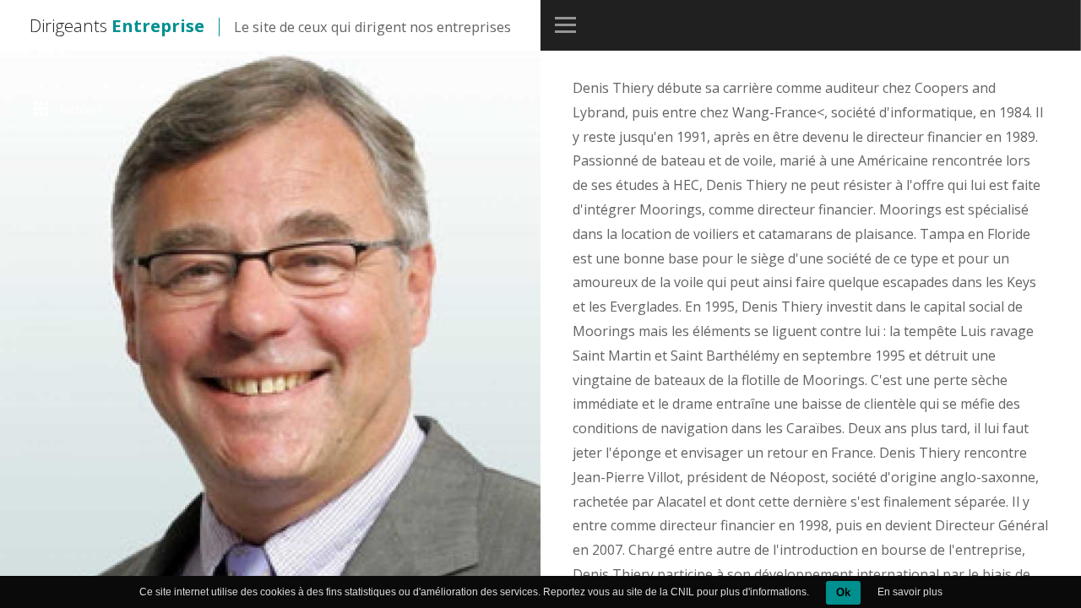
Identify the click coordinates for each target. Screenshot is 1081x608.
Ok (843, 592)
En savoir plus (909, 592)
